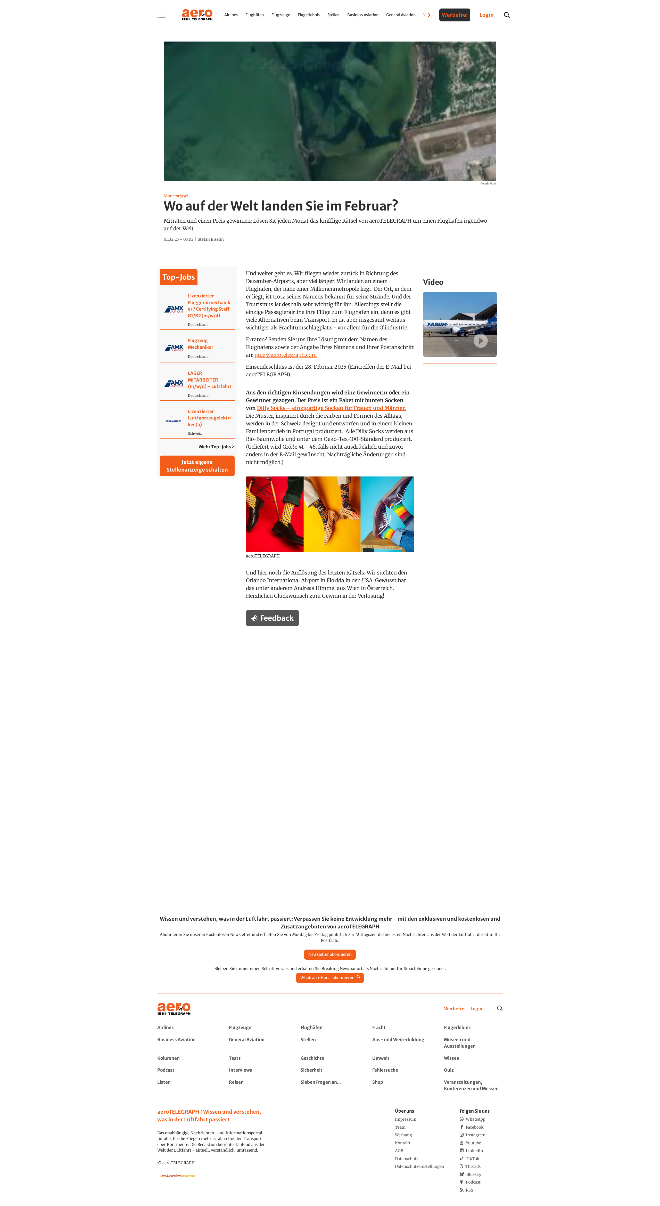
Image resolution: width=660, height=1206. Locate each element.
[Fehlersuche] (401, 1070)
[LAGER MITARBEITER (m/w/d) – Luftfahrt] (197, 384)
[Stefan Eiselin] (211, 239)
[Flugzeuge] (258, 1027)
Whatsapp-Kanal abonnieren (327, 977)
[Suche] (500, 1008)
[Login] (476, 1009)
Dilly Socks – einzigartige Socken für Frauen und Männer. (331, 408)
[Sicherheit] (330, 1070)
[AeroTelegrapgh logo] (174, 1009)
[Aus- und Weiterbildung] (401, 1043)
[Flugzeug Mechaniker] (197, 348)
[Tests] (258, 1058)
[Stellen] (330, 1043)
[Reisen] (258, 1085)
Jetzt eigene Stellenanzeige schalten (197, 466)
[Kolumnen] (186, 1058)
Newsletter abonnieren (330, 954)
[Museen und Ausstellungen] (473, 1043)
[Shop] (401, 1085)
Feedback (277, 618)
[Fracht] (401, 1027)
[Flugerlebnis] (473, 1027)
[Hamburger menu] (162, 15)
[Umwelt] (401, 1058)
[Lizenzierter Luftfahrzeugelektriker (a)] (197, 422)
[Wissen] (473, 1058)
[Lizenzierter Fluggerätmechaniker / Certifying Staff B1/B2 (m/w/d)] (197, 309)
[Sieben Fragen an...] (330, 1085)
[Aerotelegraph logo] (197, 14)
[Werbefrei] (455, 1009)
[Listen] (186, 1085)
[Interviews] (258, 1070)
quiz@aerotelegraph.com (286, 355)
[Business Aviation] (186, 1043)
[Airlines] (186, 1027)
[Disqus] (330, 695)
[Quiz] (473, 1070)
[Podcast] (186, 1070)
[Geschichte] (330, 1058)
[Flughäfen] (330, 1027)
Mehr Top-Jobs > (217, 447)
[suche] (507, 15)
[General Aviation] (258, 1043)
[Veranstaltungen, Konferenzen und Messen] (473, 1085)
